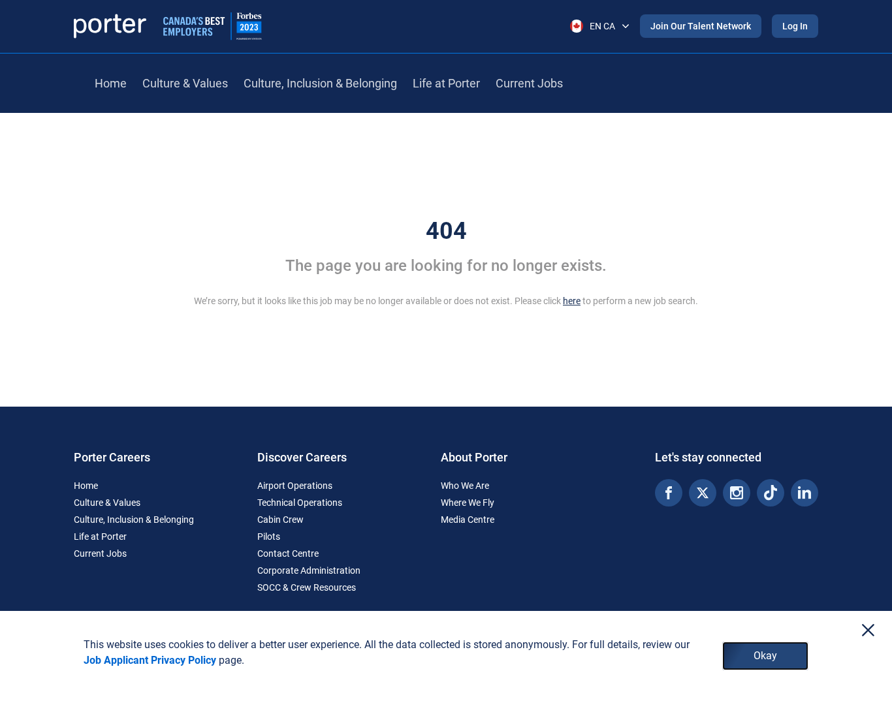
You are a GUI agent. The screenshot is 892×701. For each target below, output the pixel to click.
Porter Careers (112, 457)
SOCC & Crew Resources (306, 587)
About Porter (474, 457)
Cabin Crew (280, 519)
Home (111, 83)
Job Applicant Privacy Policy (150, 660)
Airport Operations (294, 485)
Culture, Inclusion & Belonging (320, 83)
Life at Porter (446, 83)
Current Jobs (529, 83)
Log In (795, 26)
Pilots (268, 536)
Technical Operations (299, 502)
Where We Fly (467, 502)
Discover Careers (302, 457)
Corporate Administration (308, 570)
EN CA (602, 26)
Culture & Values (185, 83)
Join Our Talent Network (700, 26)
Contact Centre (288, 553)
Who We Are (465, 485)
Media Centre (467, 519)
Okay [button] (765, 655)
